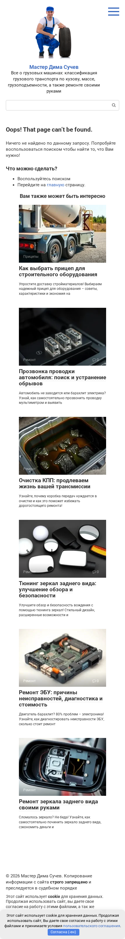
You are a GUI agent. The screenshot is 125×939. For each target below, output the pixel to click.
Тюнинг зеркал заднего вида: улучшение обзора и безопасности (57, 589)
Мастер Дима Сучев (53, 67)
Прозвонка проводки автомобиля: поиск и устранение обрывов (62, 377)
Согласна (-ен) (63, 932)
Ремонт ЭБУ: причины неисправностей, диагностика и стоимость (61, 698)
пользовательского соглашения (91, 926)
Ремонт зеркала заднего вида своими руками (58, 804)
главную (55, 184)
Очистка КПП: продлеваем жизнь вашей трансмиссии (54, 483)
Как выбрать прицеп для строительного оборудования (58, 271)
